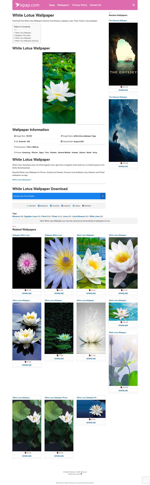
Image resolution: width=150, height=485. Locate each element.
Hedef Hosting (68, 483)
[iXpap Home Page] (27, 4)
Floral (44, 216)
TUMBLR (77, 206)
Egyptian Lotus (31, 216)
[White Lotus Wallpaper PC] (91, 409)
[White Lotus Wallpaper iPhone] (59, 425)
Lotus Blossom (78, 216)
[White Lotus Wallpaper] (58, 87)
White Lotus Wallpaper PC (87, 397)
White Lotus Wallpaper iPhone (56, 397)
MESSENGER (44, 206)
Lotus (65, 216)
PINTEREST (87, 206)
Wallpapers (63, 4)
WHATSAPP (32, 206)
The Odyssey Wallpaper (118, 20)
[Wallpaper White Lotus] (26, 263)
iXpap (52, 4)
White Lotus (94, 216)
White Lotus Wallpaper (23, 32)
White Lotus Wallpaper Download (26, 41)
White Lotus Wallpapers (21, 179)
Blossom (16, 216)
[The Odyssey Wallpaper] (123, 54)
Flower (55, 216)
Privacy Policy (79, 4)
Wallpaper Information (23, 35)
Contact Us (95, 4)
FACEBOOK (66, 206)
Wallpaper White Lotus (21, 235)
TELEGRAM (55, 206)
